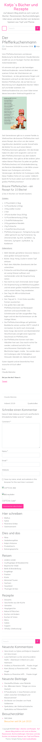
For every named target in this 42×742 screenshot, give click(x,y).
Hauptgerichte (10, 608)
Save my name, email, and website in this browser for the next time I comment (20, 480)
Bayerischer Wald (11, 566)
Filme (6, 537)
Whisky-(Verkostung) (12, 628)
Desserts (7, 600)
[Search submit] (37, 28)
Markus (7, 518)
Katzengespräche (11, 549)
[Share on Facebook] (4, 388)
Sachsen (7, 583)
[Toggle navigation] (4, 28)
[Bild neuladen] (8, 494)
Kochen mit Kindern (11, 614)
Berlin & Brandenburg (12, 568)
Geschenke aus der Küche (14, 602)
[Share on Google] (8, 388)
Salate (6, 623)
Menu (6, 620)
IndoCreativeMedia (29, 739)
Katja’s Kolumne (10, 543)
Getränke (8, 605)
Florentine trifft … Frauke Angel (25, 665)
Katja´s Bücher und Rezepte (21, 6)
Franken (7, 574)
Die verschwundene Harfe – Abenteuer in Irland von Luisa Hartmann (20, 660)
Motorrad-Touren (11, 580)
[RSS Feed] (12, 388)
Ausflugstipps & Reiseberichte (16, 563)
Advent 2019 (9, 403)
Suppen (7, 626)
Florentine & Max (11, 524)
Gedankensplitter (11, 540)
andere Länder (10, 560)
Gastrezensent (10, 526)
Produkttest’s (9, 546)
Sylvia (6, 521)
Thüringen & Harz (11, 589)
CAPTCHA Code (8, 501)
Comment (6, 421)
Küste (6, 577)
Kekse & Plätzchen (11, 611)
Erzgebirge (8, 571)
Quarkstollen (33, 403)
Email (4, 460)
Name (5, 451)
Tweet (4, 381)
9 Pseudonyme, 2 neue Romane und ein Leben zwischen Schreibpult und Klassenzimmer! (20, 695)
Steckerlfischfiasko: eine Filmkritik (17, 683)
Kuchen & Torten (10, 617)
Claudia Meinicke (10, 397)
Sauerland (8, 586)
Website (5, 470)
